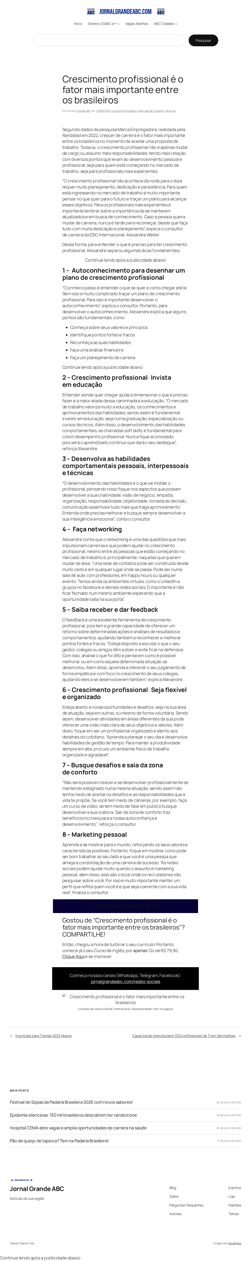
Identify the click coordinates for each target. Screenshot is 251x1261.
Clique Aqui (73, 956)
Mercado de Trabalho (151, 111)
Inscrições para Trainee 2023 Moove (43, 1035)
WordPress (234, 1243)
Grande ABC (83, 111)
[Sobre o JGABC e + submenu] (118, 24)
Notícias (170, 111)
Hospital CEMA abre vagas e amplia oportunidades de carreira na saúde (78, 1127)
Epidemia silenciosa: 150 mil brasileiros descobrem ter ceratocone (73, 1115)
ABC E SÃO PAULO (125, 906)
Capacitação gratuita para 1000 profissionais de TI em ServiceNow (184, 1035)
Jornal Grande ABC (37, 1188)
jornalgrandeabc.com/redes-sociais (125, 981)
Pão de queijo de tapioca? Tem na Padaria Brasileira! (59, 1140)
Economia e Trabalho (124, 111)
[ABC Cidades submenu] (176, 24)
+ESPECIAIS (103, 111)
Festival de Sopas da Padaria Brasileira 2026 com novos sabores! (71, 1102)
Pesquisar (203, 40)
